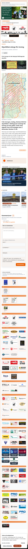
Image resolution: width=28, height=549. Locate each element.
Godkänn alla (17, 546)
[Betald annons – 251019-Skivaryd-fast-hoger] (14, 500)
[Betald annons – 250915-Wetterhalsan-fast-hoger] (6, 342)
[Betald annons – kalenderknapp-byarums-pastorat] (14, 398)
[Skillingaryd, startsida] (14, 36)
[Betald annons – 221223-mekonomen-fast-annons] (22, 423)
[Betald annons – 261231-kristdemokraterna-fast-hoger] (6, 451)
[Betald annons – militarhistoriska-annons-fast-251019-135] (6, 494)
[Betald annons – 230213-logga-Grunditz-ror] (14, 337)
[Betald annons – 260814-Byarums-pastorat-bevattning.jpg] (6, 309)
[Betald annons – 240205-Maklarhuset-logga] (6, 390)
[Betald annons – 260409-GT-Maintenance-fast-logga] (14, 342)
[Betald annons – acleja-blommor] (14, 368)
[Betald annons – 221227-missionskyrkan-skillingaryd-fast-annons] (22, 409)
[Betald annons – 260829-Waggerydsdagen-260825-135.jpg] (14, 282)
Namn (4, 242)
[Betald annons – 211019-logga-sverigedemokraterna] (6, 459)
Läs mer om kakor (6, 543)
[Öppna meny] (25, 35)
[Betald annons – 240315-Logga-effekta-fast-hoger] (6, 354)
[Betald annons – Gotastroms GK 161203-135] (22, 470)
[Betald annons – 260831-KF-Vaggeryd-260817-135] (14, 300)
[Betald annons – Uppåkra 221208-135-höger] (22, 431)
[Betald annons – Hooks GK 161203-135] (14, 470)
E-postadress (6, 247)
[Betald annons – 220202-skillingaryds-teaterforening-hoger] (6, 501)
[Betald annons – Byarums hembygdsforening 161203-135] (6, 512)
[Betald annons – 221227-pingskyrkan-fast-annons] (22, 404)
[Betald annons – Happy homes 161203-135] (6, 368)
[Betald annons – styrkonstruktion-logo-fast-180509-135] (14, 436)
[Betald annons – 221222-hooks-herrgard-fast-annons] (14, 323)
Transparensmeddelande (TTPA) (7, 24)
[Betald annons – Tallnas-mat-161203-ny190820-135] (14, 317)
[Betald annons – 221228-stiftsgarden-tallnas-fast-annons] (14, 28)
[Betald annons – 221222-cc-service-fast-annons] (6, 423)
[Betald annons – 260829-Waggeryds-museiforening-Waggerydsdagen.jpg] (6, 282)
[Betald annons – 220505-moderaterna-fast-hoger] (14, 451)
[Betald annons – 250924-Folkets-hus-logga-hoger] (14, 376)
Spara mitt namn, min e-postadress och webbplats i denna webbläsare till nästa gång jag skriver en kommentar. (13, 260)
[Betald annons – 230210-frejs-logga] (6, 376)
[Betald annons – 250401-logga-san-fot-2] (22, 343)
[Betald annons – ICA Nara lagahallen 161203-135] (6, 323)
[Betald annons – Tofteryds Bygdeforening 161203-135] (14, 517)
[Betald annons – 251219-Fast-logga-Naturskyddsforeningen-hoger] (22, 494)
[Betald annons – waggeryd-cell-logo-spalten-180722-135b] (14, 431)
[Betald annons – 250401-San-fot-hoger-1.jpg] (6, 337)
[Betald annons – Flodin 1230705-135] (14, 385)
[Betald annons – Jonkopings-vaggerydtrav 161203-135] (14, 481)
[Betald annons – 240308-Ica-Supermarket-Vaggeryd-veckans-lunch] (6, 317)
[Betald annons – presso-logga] (6, 437)
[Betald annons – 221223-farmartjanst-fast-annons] (22, 337)
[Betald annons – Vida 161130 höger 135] (22, 436)
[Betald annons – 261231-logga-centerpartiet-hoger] (14, 460)
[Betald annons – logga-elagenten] (5, 28)
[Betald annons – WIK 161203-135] (14, 475)
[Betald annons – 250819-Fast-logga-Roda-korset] (6, 362)
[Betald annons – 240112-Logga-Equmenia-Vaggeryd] (6, 415)
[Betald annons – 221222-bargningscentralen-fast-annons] (14, 423)
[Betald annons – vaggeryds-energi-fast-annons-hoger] (6, 525)
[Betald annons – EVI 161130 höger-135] (22, 442)
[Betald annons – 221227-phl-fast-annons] (6, 349)
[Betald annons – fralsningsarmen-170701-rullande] (6, 398)
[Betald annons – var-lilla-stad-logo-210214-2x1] (22, 362)
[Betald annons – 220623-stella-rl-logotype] (6, 385)
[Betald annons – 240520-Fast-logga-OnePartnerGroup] (22, 385)
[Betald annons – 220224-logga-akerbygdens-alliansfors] (14, 409)
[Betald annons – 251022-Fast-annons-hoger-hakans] (14, 331)
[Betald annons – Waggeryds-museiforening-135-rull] (22, 500)
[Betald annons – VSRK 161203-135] (6, 486)
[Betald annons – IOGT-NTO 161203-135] (22, 506)
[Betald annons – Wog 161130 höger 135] (6, 442)
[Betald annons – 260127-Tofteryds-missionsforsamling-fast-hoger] (6, 409)
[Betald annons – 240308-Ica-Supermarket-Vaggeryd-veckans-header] (22, 28)
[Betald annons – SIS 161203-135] (6, 481)
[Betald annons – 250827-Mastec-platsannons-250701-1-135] (6, 291)
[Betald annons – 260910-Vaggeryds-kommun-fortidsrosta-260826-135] (6, 300)
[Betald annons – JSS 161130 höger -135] (14, 442)
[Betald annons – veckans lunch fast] (22, 317)
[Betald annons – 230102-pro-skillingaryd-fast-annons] (14, 494)
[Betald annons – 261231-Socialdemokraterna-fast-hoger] (22, 451)
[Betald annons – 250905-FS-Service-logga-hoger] (14, 349)
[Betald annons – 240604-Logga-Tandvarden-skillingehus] (22, 349)
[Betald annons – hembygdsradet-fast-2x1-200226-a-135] (14, 512)
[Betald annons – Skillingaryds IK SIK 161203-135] (22, 475)
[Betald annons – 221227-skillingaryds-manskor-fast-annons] (14, 506)
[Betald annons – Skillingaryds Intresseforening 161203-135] (6, 506)
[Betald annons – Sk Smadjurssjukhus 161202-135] (6, 331)
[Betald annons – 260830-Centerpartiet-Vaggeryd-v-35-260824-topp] (14, 13)
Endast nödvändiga (7, 546)
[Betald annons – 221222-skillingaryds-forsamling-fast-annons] (6, 404)
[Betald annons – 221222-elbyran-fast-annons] (22, 331)
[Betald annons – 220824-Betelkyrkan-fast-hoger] (22, 398)
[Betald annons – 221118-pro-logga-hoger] (22, 512)
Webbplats (5, 252)
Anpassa (23, 543)
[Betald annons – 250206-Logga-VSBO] (14, 390)
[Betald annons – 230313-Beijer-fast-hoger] (22, 368)
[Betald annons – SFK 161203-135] (22, 481)
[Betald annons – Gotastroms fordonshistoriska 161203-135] (6, 517)
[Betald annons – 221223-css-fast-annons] (14, 354)
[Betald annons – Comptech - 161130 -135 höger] (6, 431)
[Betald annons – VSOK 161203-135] (6, 475)
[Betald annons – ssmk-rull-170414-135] (6, 470)
